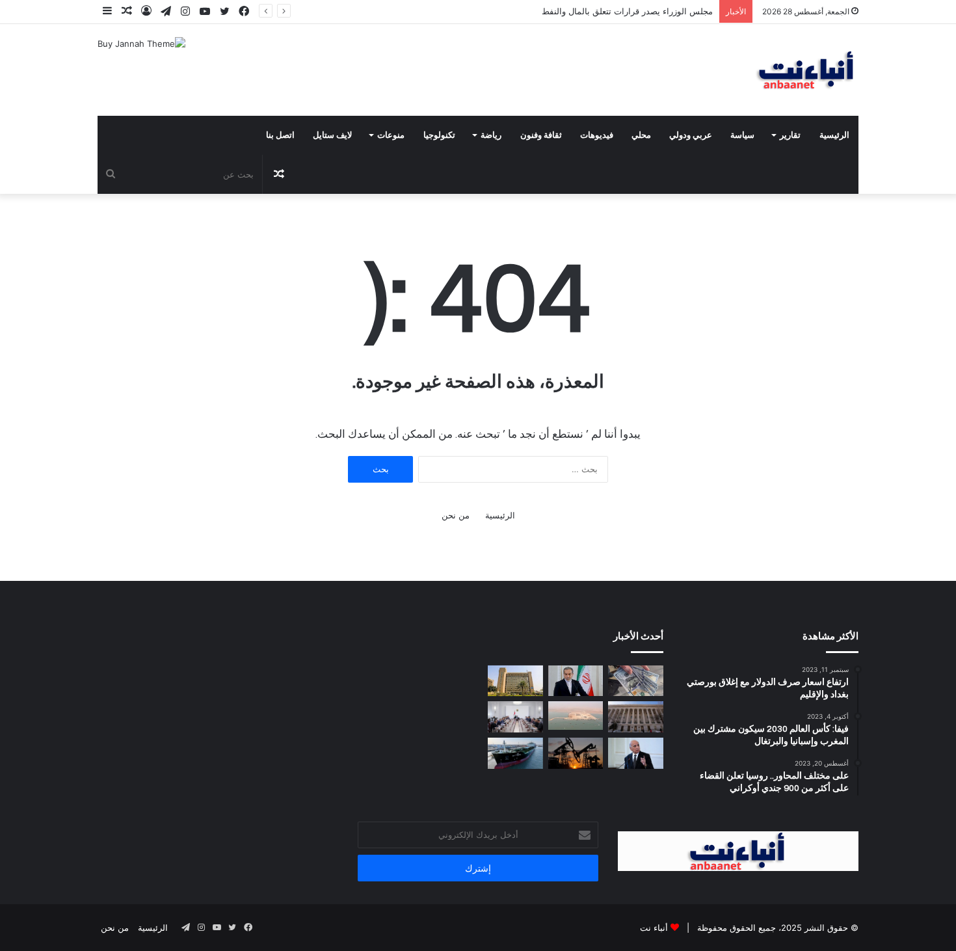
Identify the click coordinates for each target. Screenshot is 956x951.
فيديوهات (596, 135)
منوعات (391, 135)
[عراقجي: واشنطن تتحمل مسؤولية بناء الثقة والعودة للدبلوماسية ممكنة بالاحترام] (576, 681)
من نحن (456, 515)
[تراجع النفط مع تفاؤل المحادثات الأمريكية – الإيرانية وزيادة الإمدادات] (576, 753)
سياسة (742, 135)
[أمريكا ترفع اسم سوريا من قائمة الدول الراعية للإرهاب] (635, 716)
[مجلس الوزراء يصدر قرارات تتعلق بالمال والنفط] (515, 716)
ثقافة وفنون (541, 135)
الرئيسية (834, 135)
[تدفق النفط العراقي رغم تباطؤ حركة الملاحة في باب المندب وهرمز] (515, 753)
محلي (641, 135)
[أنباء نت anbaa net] (738, 70)
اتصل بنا (280, 135)
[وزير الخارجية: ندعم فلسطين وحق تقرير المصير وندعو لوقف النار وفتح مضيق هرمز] (635, 753)
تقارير (790, 135)
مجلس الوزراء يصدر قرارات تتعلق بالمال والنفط (627, 11)
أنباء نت (654, 927)
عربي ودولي (690, 135)
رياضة (491, 135)
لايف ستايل (332, 135)
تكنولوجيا (439, 135)
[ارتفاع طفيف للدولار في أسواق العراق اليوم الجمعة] (635, 681)
